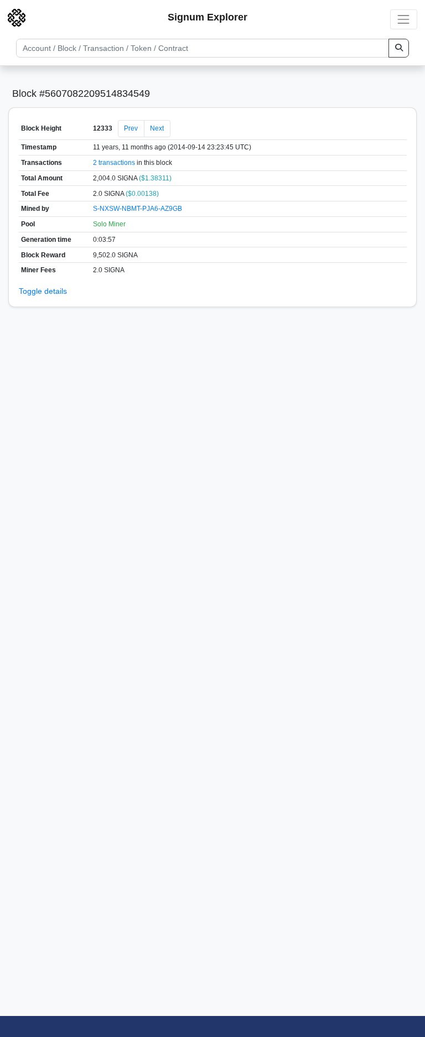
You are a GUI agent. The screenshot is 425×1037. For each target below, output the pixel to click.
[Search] (398, 48)
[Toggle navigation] (403, 19)
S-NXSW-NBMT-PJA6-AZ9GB (137, 208)
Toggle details (43, 291)
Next (157, 128)
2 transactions (114, 163)
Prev (131, 128)
